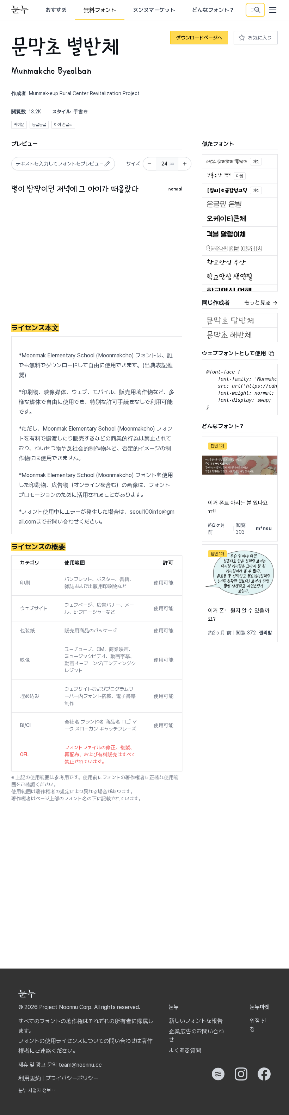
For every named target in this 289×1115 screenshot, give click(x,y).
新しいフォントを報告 (196, 1020)
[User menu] (273, 10)
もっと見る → (261, 302)
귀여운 (19, 124)
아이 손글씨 (63, 124)
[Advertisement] (96, 260)
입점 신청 (258, 1025)
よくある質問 (185, 1050)
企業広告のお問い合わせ (196, 1035)
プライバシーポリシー (71, 1078)
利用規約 (29, 1078)
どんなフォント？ (213, 10)
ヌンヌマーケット (154, 10)
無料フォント (100, 10)
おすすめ (56, 10)
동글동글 (39, 124)
